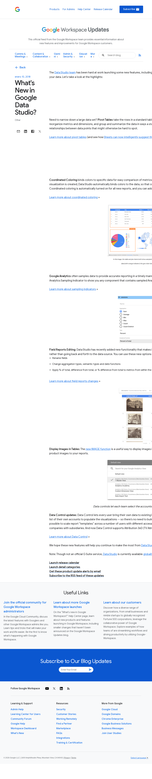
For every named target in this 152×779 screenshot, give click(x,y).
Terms (73, 758)
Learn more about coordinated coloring (73, 197)
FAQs (59, 733)
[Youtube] (47, 688)
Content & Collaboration (41, 55)
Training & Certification (69, 742)
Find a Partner (64, 723)
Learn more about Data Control (68, 536)
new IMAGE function (98, 449)
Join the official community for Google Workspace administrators (25, 607)
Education (83, 55)
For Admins (68, 9)
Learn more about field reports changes (73, 381)
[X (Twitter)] (54, 688)
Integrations (63, 737)
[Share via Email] (18, 131)
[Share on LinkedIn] (25, 131)
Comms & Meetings (21, 55)
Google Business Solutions (117, 723)
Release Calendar (103, 9)
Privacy (67, 758)
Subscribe (131, 9)
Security (61, 709)
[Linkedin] (61, 688)
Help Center (84, 9)
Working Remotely (66, 718)
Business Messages (113, 728)
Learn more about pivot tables (67, 137)
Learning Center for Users (25, 714)
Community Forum (21, 718)
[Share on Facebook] (32, 131)
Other (17, 120)
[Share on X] (39, 131)
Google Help (18, 723)
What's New (17, 733)
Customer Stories (66, 714)
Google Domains (111, 714)
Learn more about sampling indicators (72, 289)
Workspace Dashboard (23, 728)
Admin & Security (69, 55)
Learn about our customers (122, 602)
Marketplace (63, 728)
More (93, 55)
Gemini (57, 55)
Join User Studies (111, 733)
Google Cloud (110, 709)
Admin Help (17, 709)
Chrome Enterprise (112, 718)
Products (54, 9)
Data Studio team (65, 72)
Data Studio (110, 554)
